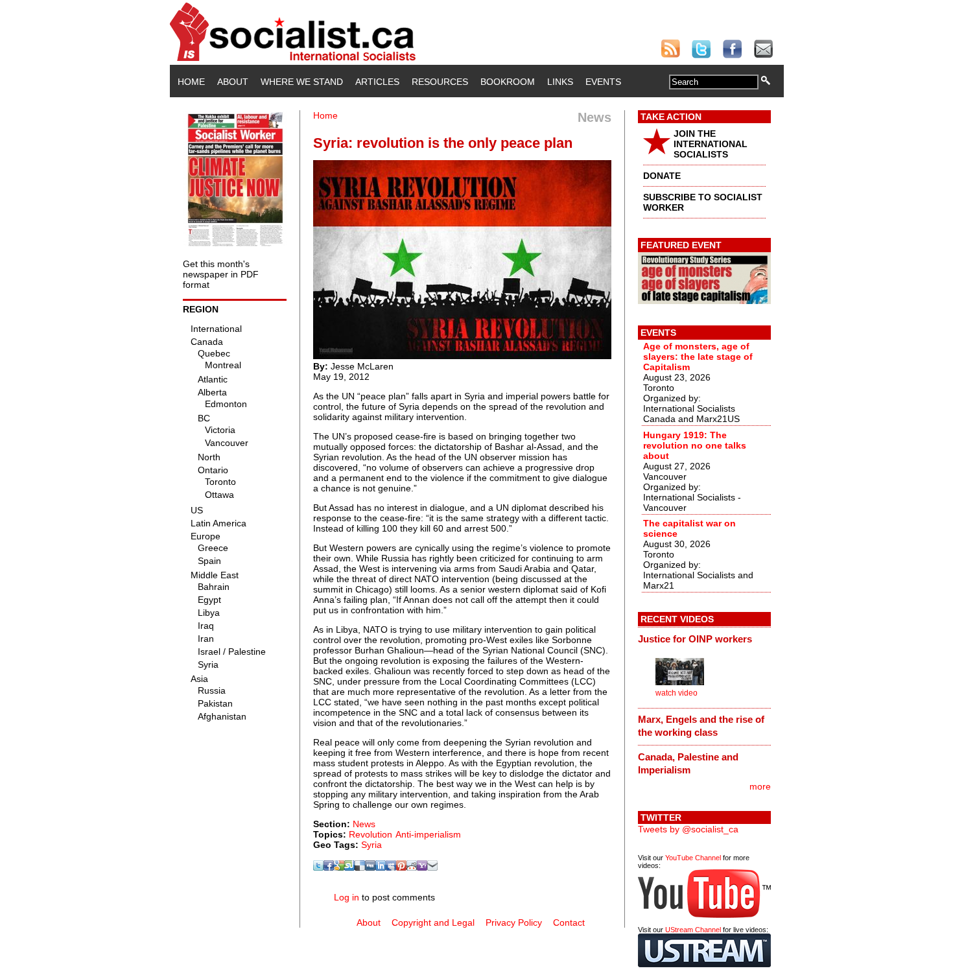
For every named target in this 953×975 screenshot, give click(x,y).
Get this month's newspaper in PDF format (221, 274)
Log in (346, 897)
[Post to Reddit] (411, 867)
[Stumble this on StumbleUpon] (349, 867)
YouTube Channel (693, 858)
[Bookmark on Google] (339, 867)
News (364, 824)
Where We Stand (302, 81)
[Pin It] (401, 867)
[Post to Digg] (370, 867)
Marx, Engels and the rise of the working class (701, 726)
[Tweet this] (318, 867)
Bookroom (507, 81)
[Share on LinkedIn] (380, 867)
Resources (440, 81)
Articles (377, 81)
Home (191, 81)
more (760, 786)
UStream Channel (693, 930)
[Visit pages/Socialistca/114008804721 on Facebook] (329, 867)
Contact (569, 922)
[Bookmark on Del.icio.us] (360, 867)
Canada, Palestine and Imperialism (688, 763)
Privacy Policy (514, 922)
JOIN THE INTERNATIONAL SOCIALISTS (710, 143)
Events (603, 81)
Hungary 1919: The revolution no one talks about (694, 445)
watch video (676, 693)
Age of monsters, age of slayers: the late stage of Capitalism (698, 356)
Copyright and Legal (433, 922)
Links (560, 81)
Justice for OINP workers (695, 638)
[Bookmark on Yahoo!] (422, 867)
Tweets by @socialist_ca (688, 829)
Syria (371, 845)
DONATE (662, 175)
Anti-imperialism (428, 834)
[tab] (704, 638)
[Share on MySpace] (391, 867)
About (232, 81)
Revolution (370, 834)
